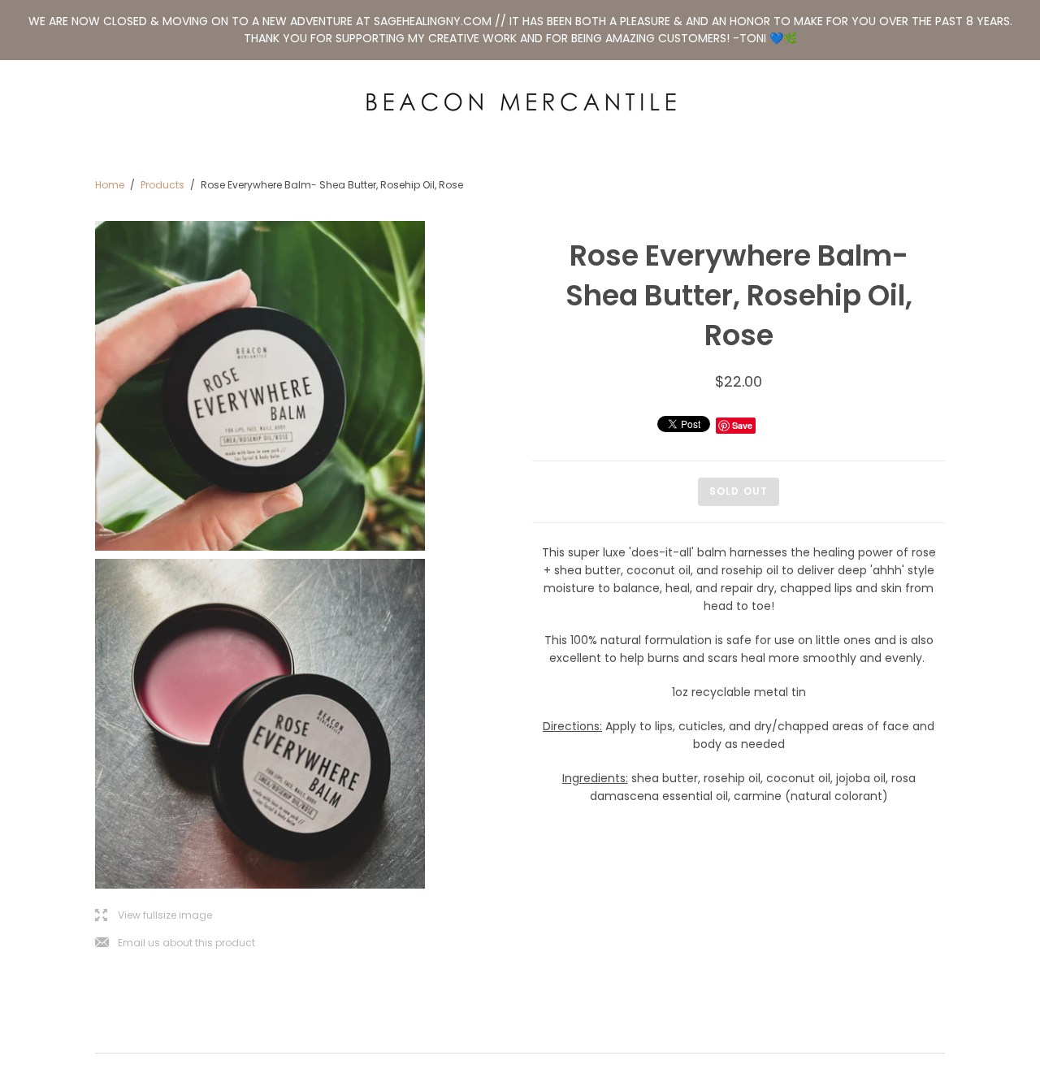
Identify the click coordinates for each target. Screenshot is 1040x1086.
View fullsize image (153, 916)
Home (109, 185)
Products (162, 185)
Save (742, 425)
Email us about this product (175, 943)
